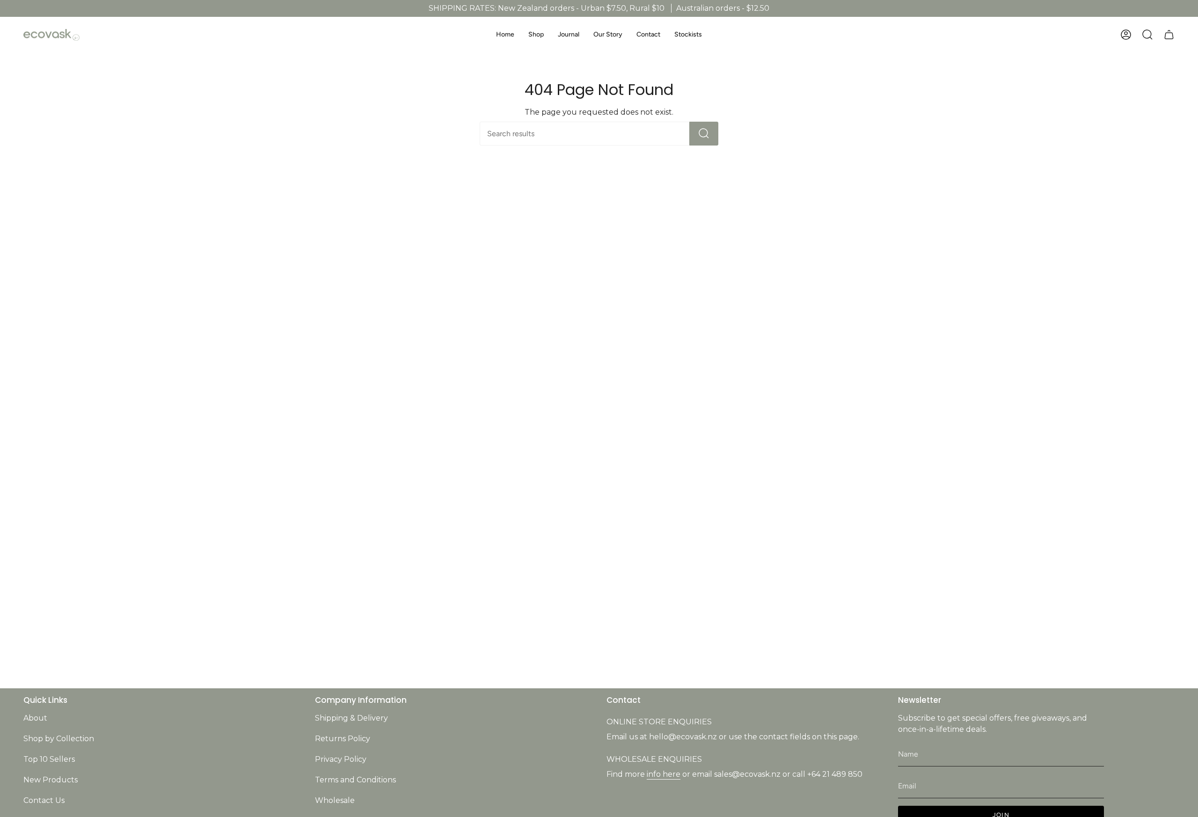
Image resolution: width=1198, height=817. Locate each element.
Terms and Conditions (355, 779)
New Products (50, 779)
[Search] (703, 134)
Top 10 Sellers (49, 759)
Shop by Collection (58, 738)
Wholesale (335, 800)
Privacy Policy (340, 759)
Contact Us (44, 800)
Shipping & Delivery (351, 718)
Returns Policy (342, 738)
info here (663, 774)
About (35, 718)
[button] (536, 35)
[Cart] (1169, 35)
